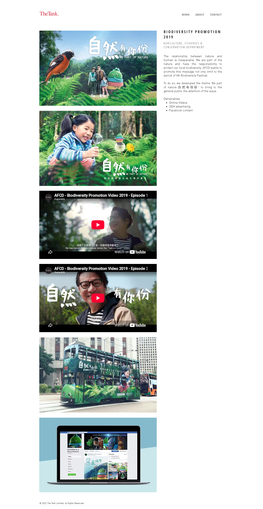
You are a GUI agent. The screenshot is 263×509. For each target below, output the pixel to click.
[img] (98, 68)
